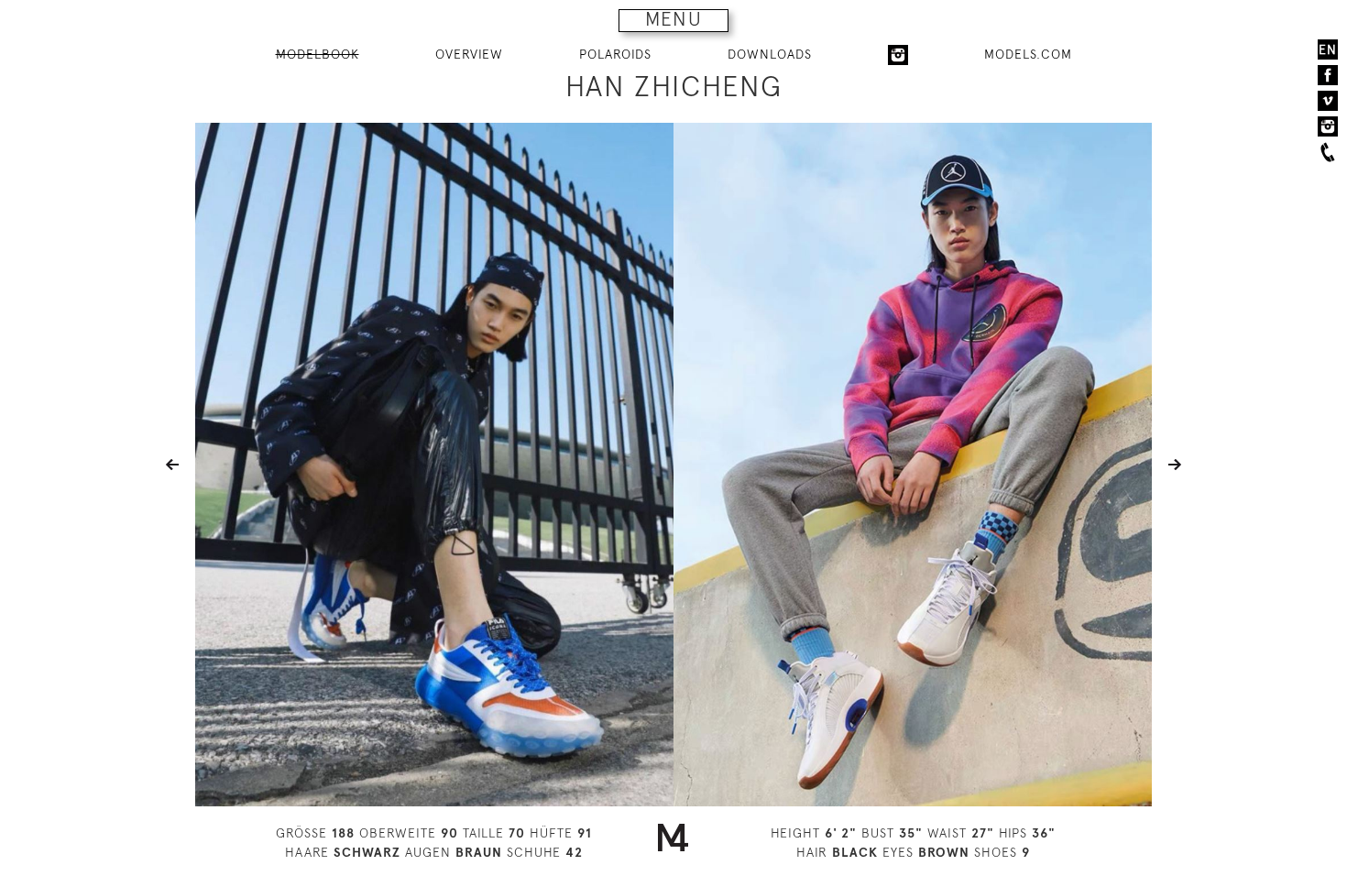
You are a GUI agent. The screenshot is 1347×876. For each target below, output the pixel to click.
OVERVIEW (469, 54)
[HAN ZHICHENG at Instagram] (898, 55)
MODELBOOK (317, 54)
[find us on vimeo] (1328, 101)
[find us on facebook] (1328, 75)
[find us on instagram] (1328, 126)
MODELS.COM (1028, 54)
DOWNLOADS (770, 54)
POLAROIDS (615, 54)
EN (1328, 49)
